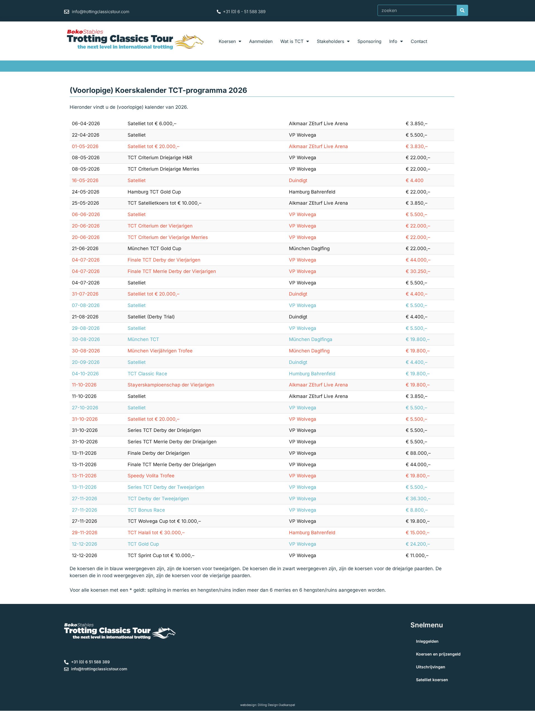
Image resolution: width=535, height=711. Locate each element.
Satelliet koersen (432, 679)
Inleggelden (427, 641)
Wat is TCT (291, 41)
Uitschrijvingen (430, 666)
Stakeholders (330, 41)
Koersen (227, 41)
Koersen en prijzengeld (438, 654)
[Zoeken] (462, 10)
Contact (419, 41)
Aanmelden (261, 41)
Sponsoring (369, 41)
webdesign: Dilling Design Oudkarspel (267, 705)
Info (393, 41)
